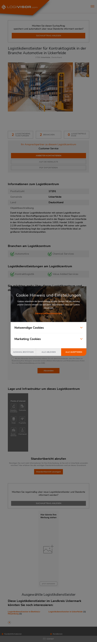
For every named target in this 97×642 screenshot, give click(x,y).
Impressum (8, 640)
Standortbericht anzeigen (48, 471)
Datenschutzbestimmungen (48, 313)
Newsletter (57, 640)
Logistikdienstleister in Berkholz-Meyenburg (24, 612)
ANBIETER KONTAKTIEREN (48, 155)
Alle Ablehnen (49, 352)
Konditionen (58, 634)
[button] (48, 639)
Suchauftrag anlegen (48, 35)
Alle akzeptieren (73, 352)
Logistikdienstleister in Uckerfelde (65, 611)
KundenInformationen (13, 634)
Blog (55, 637)
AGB (42, 363)
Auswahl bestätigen (23, 352)
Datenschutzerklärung (26, 363)
